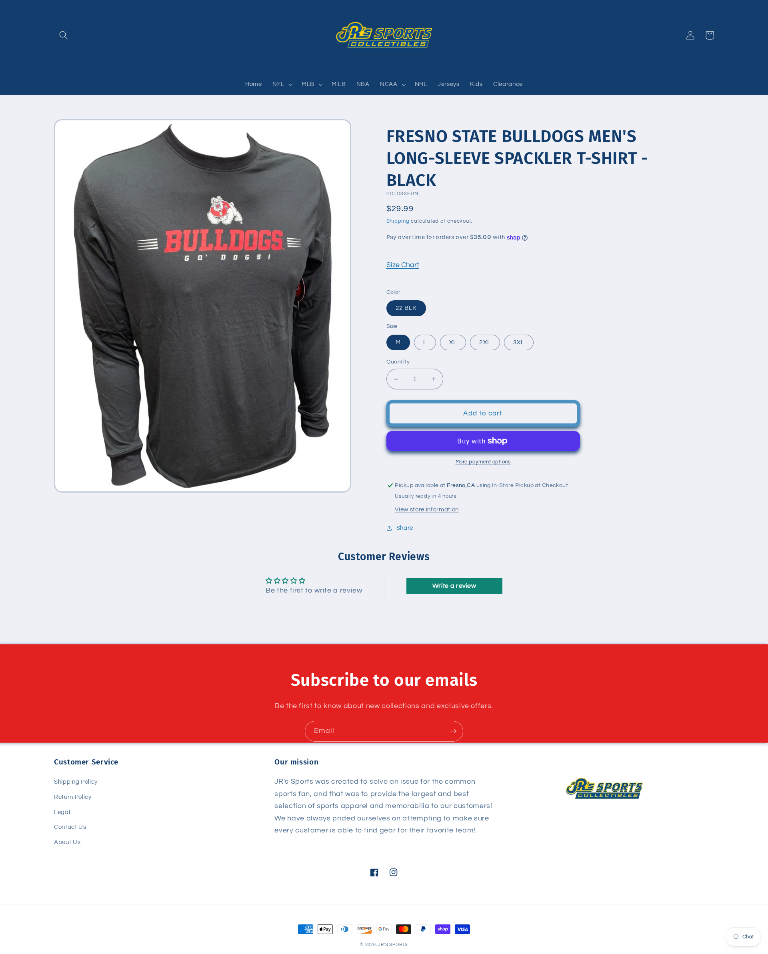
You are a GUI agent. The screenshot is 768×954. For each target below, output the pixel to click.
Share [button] (404, 528)
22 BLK (406, 308)
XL (453, 342)
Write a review (454, 586)
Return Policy (73, 797)
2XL (484, 342)
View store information (427, 509)
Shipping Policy (76, 781)
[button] (63, 35)
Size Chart (402, 265)
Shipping (398, 221)
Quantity (398, 362)
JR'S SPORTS (393, 944)
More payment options (483, 462)
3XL (518, 342)
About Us (67, 842)
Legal (62, 812)
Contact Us (70, 827)
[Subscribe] (453, 731)
